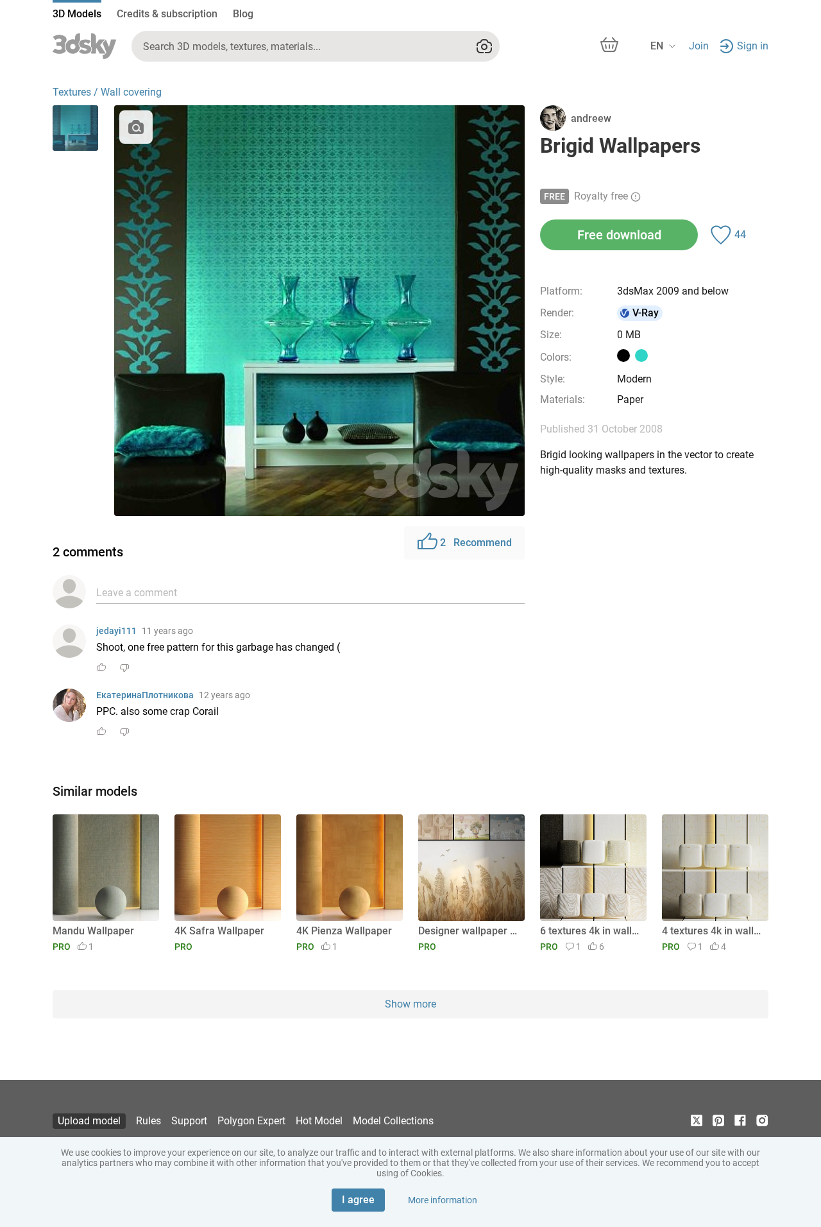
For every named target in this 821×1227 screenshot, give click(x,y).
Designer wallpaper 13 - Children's (469, 931)
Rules (148, 1121)
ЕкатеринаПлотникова (145, 695)
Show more (410, 1004)
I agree (358, 1200)
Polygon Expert (251, 1121)
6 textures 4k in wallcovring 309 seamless (591, 931)
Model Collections (393, 1121)
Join (699, 46)
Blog (243, 14)
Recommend (476, 542)
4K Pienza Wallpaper (344, 931)
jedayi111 (116, 631)
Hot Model (319, 1121)
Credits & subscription (167, 14)
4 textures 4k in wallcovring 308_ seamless (713, 931)
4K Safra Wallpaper (219, 931)
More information (442, 1200)
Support (189, 1121)
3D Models (77, 14)
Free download (619, 235)
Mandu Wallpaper (93, 931)
